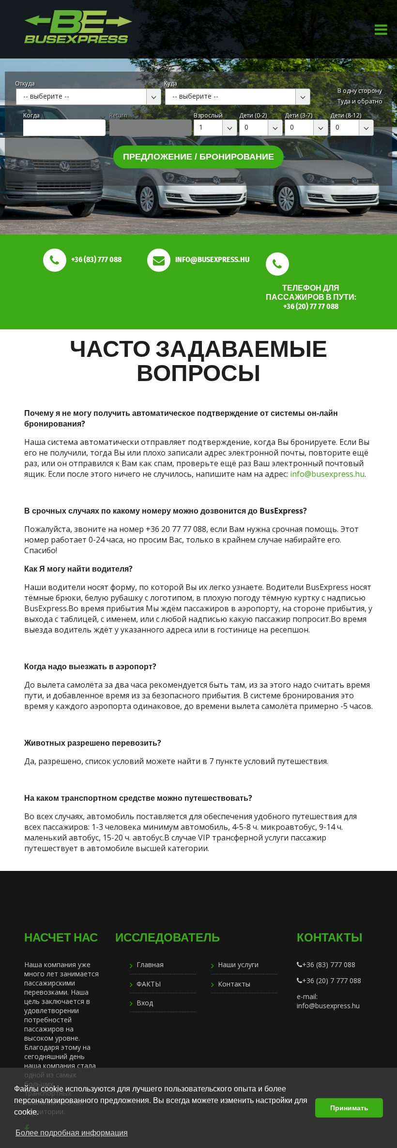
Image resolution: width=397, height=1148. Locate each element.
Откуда (25, 83)
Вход (145, 1002)
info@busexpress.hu (327, 474)
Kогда (31, 115)
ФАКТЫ (149, 983)
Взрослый (208, 115)
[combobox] (88, 97)
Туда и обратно (359, 101)
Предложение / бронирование (198, 157)
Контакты (234, 983)
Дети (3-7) (298, 115)
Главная (150, 964)
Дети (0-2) (253, 115)
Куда (170, 83)
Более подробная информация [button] (71, 1133)
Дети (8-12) (345, 115)
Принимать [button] (349, 1108)
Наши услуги (238, 964)
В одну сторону (359, 91)
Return (118, 115)
